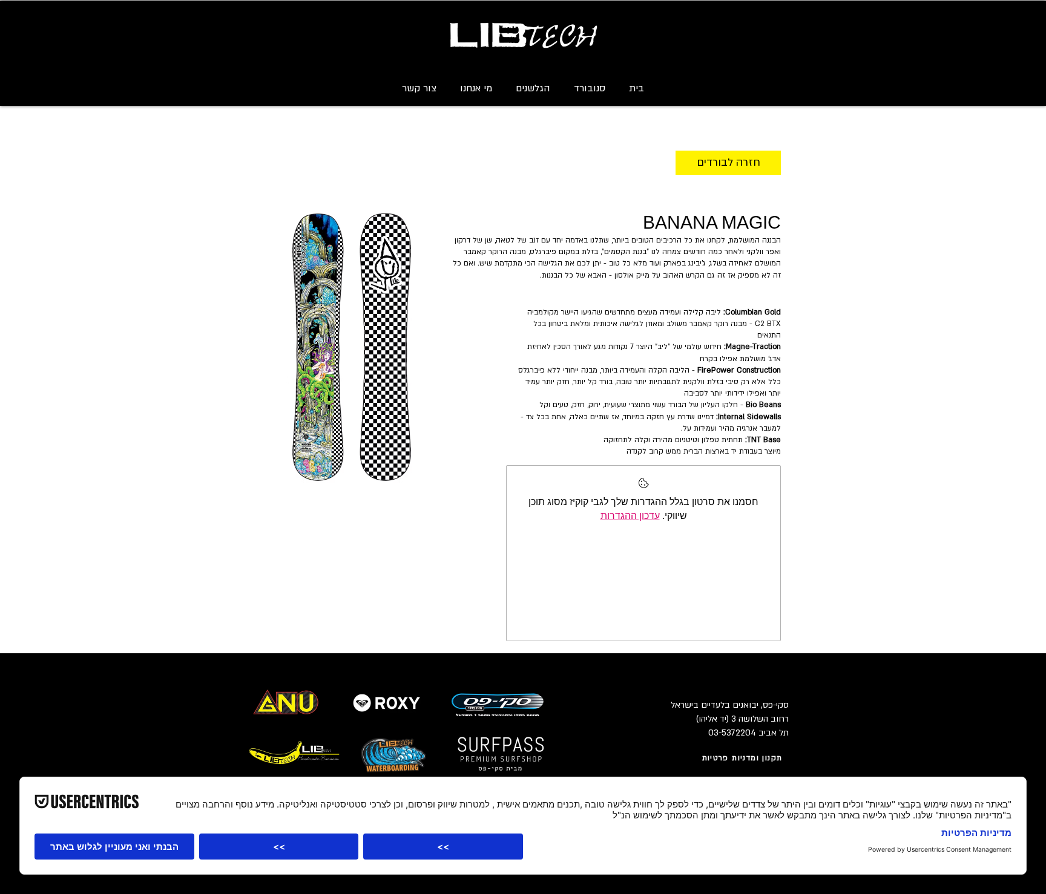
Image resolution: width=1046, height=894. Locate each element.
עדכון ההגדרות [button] (630, 516)
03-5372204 (732, 733)
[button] (589, 88)
